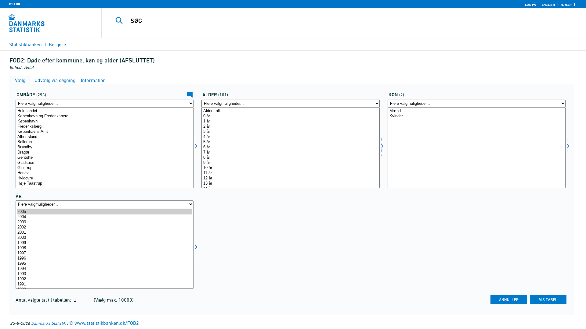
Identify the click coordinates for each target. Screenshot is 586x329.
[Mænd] (476, 111)
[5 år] (290, 142)
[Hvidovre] (104, 178)
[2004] (104, 217)
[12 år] (290, 178)
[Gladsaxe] (104, 162)
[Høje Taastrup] (104, 183)
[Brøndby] (104, 147)
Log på (530, 4)
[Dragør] (104, 152)
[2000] (104, 237)
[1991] (104, 284)
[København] (104, 121)
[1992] (104, 279)
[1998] (104, 248)
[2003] (104, 222)
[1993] (104, 274)
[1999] (104, 243)
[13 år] (290, 183)
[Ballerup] (104, 142)
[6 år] (290, 147)
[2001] (104, 232)
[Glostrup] (104, 168)
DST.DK (14, 4)
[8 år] (290, 157)
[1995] (104, 263)
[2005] (104, 211)
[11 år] (290, 173)
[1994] (104, 268)
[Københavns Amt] (104, 131)
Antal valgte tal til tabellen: (44, 299)
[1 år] (290, 121)
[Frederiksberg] (104, 126)
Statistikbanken (25, 44)
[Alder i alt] (290, 111)
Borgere (57, 44)
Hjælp (566, 4)
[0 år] (290, 116)
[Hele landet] (104, 111)
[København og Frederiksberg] (104, 116)
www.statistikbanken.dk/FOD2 (106, 323)
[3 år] (290, 131)
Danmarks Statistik (48, 323)
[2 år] (290, 126)
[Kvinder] (476, 116)
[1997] (104, 253)
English (548, 4)
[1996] (104, 258)
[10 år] (290, 168)
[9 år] (290, 162)
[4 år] (290, 137)
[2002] (104, 227)
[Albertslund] (104, 137)
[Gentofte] (104, 157)
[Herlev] (104, 173)
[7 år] (290, 152)
